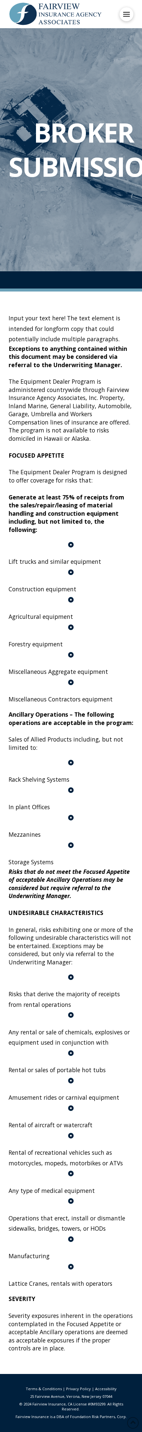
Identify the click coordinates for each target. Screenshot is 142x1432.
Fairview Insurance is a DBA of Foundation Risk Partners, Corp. (71, 1416)
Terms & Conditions (44, 1388)
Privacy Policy (78, 1388)
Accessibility (106, 1388)
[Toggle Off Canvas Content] (126, 14)
